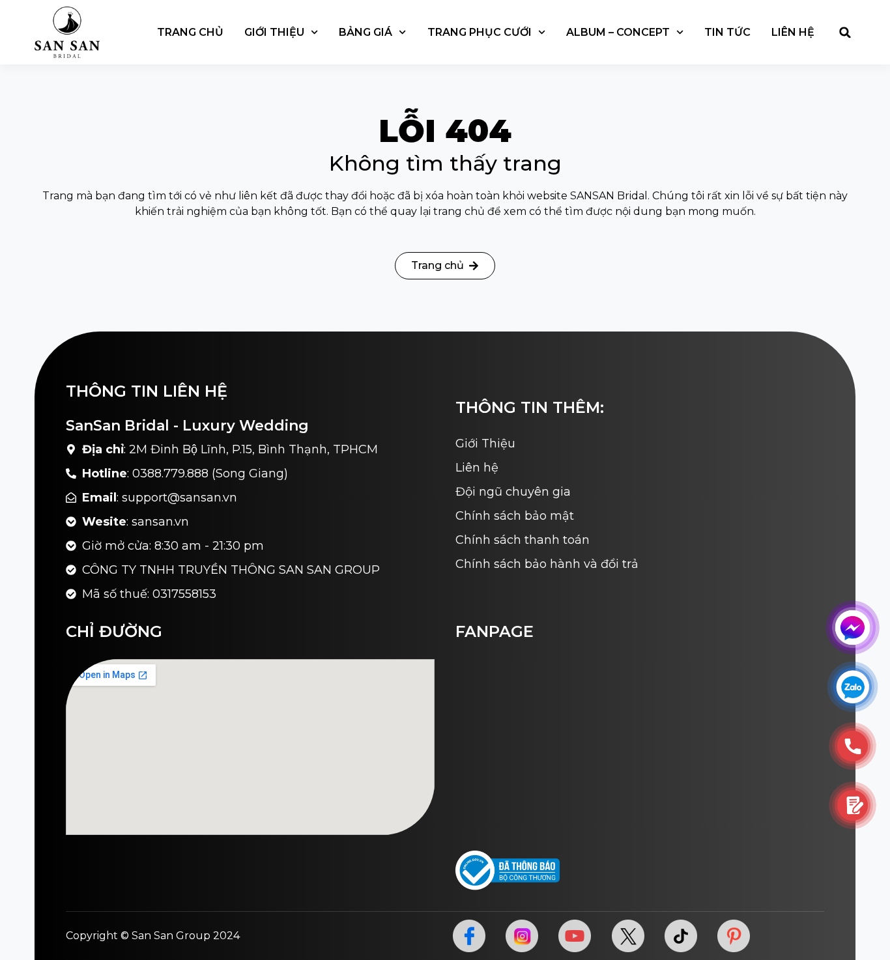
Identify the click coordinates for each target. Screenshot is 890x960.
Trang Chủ (190, 32)
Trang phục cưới (479, 32)
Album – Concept (618, 32)
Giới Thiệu (274, 32)
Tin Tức (727, 32)
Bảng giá (365, 32)
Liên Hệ (792, 32)
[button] (845, 32)
